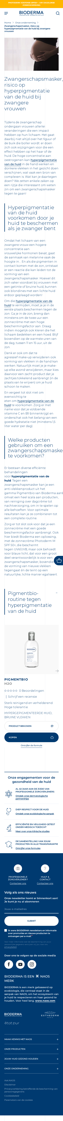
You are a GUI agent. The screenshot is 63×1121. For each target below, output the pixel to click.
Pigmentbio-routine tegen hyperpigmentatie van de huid (30, 602)
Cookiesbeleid (11, 1095)
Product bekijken (20, 726)
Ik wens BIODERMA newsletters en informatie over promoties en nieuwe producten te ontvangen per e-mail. (32, 933)
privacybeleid (10, 947)
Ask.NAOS (9, 1080)
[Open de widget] (58, 560)
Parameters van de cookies (18, 1100)
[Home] (31, 13)
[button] (57, 671)
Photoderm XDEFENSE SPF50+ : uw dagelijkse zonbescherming (31, 4)
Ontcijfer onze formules (28, 848)
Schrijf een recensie (22, 696)
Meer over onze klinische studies (33, 831)
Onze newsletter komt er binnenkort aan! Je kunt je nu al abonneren (31, 900)
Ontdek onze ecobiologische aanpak (35, 813)
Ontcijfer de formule (31, 745)
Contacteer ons (18, 883)
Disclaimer (10, 1084)
